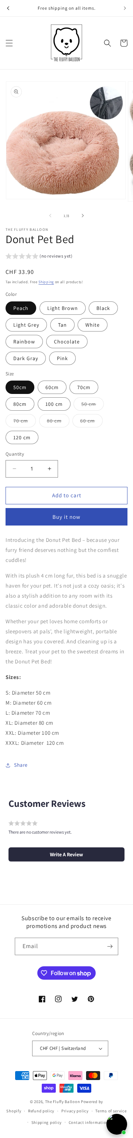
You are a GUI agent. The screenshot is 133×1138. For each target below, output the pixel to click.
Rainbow (24, 341)
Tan (62, 324)
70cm (84, 387)
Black (103, 308)
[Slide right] (83, 215)
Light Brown (62, 308)
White (92, 324)
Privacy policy (75, 1110)
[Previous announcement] (8, 8)
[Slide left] (50, 215)
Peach (20, 308)
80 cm (58, 422)
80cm (20, 404)
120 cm (22, 437)
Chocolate (67, 341)
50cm (20, 387)
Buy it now (66, 516)
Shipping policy (46, 1122)
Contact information (89, 1122)
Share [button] (21, 765)
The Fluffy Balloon (62, 1101)
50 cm (92, 405)
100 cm (54, 404)
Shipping (46, 281)
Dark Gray (25, 358)
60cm (52, 387)
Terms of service (110, 1110)
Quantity (15, 454)
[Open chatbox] (116, 1124)
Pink (62, 358)
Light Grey (26, 324)
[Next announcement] (125, 8)
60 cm (91, 422)
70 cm (24, 422)
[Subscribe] (110, 946)
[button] (9, 43)
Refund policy (41, 1110)
